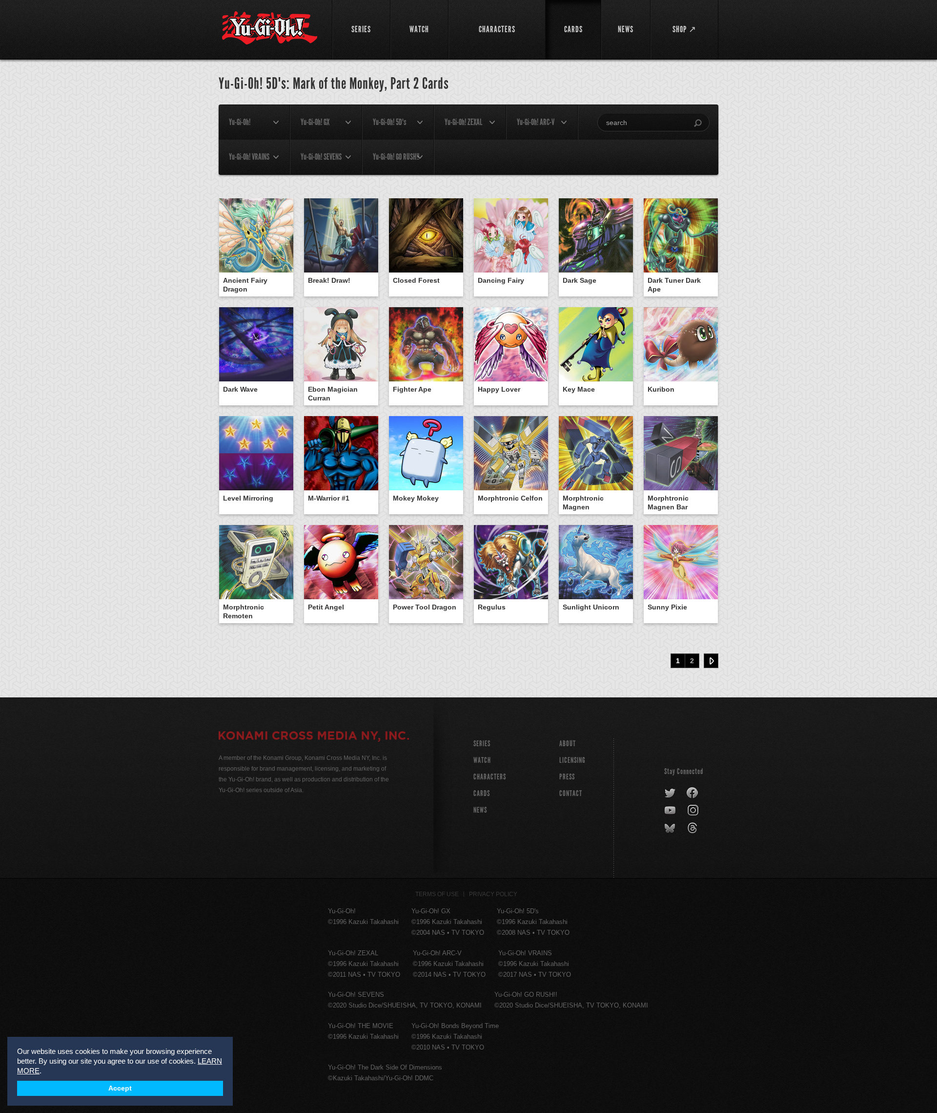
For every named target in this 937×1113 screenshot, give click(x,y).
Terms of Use (437, 894)
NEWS (480, 810)
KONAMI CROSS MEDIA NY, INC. (314, 737)
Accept (120, 1088)
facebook (693, 793)
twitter (670, 793)
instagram (694, 811)
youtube (671, 811)
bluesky (671, 828)
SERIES (481, 743)
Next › (711, 660)
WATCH (482, 760)
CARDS (481, 793)
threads (694, 828)
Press (567, 776)
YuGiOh (269, 28)
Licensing (572, 760)
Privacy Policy (493, 894)
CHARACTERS (489, 776)
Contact (570, 793)
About (567, 743)
